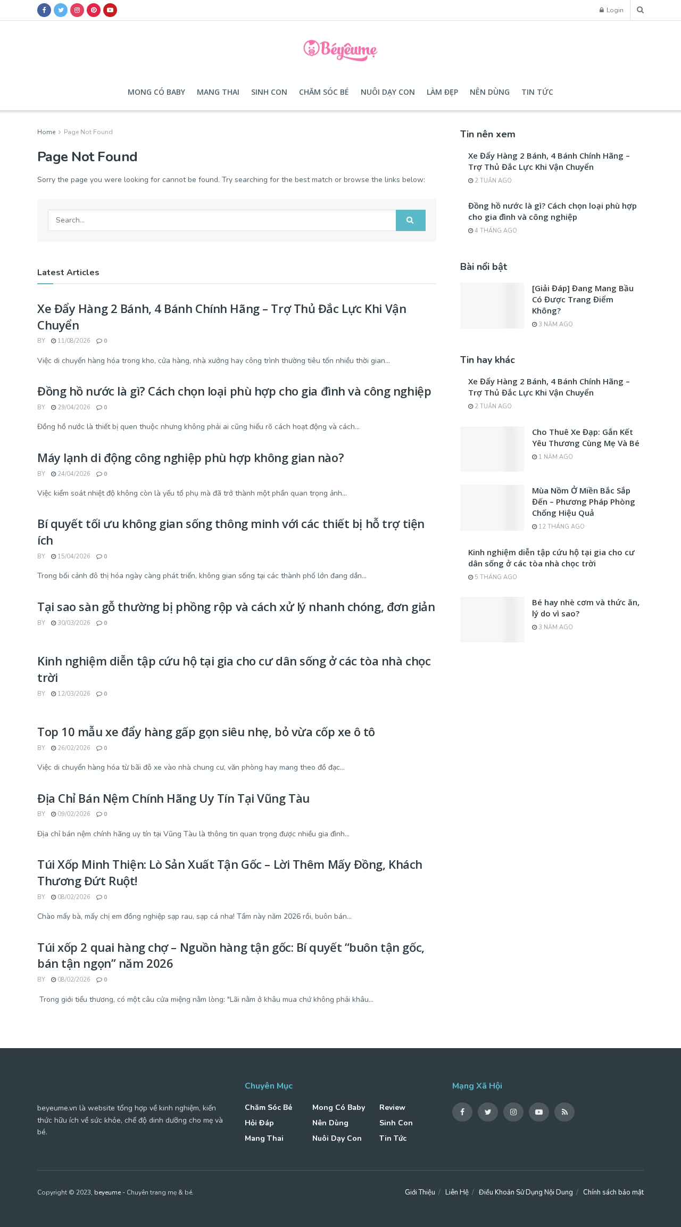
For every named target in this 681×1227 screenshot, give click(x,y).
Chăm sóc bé (324, 92)
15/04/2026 (73, 557)
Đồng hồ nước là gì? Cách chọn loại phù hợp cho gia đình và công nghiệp (234, 391)
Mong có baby (156, 92)
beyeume (107, 1192)
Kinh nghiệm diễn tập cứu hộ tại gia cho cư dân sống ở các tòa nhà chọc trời (551, 558)
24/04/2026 (73, 474)
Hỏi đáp (259, 1123)
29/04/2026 (73, 407)
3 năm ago (555, 324)
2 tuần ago (492, 181)
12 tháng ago (561, 527)
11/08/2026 (73, 341)
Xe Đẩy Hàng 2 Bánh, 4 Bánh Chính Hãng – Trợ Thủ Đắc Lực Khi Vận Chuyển (549, 161)
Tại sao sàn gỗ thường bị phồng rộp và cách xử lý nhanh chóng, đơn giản (236, 606)
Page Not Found (88, 132)
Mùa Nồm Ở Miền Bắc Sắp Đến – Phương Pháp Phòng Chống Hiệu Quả (583, 501)
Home (46, 132)
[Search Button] (411, 220)
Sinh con (269, 92)
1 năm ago (555, 457)
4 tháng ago (495, 231)
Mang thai (218, 92)
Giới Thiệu (420, 1192)
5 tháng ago (495, 577)
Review (392, 1107)
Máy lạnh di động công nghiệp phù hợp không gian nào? (190, 457)
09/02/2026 (73, 814)
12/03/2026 (73, 694)
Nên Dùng (490, 92)
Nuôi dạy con (388, 92)
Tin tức (537, 92)
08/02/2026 (73, 897)
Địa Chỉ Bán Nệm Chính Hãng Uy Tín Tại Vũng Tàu (173, 798)
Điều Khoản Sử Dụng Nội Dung (526, 1192)
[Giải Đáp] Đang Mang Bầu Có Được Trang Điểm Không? (583, 299)
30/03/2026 (73, 623)
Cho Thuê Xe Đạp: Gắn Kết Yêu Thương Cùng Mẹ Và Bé (586, 437)
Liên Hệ (457, 1192)
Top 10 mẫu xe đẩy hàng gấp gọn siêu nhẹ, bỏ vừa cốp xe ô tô (206, 731)
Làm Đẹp (442, 92)
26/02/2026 (73, 748)
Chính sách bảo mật (613, 1192)
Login (614, 10)
